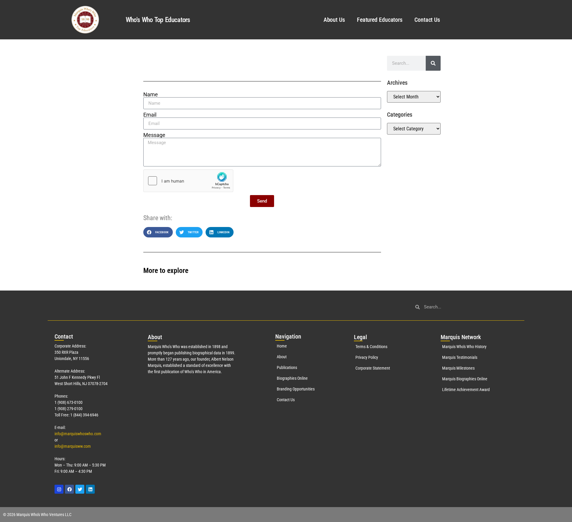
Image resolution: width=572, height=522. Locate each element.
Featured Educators (379, 19)
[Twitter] (79, 489)
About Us (334, 19)
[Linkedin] (90, 489)
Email (149, 115)
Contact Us (427, 19)
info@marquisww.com (73, 446)
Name (150, 94)
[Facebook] (69, 489)
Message (154, 135)
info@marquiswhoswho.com (78, 433)
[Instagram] (59, 489)
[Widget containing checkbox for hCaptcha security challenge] (188, 180)
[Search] (433, 63)
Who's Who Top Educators (158, 20)
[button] (158, 232)
